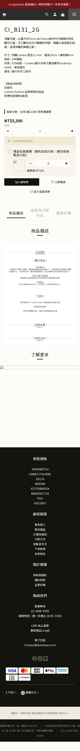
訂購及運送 (40, 534)
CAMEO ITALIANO (40, 474)
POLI (40, 498)
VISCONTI (40, 503)
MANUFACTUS (40, 493)
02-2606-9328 (40, 611)
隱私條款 (40, 580)
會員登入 (40, 524)
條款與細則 (40, 575)
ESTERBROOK (40, 489)
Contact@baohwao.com (40, 645)
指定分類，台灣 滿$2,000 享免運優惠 (28, 112)
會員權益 (40, 529)
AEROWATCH (40, 469)
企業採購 (40, 585)
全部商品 (40, 554)
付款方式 (40, 539)
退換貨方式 (40, 544)
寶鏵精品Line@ (40, 630)
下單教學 (40, 549)
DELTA (40, 479)
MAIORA (40, 484)
